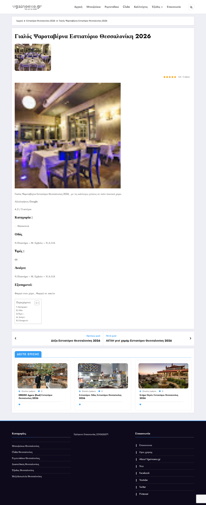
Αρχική (78, 7)
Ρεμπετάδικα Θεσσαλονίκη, (26, 458)
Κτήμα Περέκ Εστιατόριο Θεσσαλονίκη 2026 (159, 397)
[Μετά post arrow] (190, 338)
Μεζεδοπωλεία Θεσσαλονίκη (27, 476)
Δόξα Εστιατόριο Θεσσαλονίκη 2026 (75, 341)
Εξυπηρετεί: (23, 320)
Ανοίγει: (21, 317)
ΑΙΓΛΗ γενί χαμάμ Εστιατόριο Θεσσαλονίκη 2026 (139, 341)
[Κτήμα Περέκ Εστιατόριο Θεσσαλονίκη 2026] (163, 375)
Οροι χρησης (145, 452)
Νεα (141, 466)
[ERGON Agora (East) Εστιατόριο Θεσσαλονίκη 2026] (42, 375)
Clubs (126, 7)
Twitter (142, 487)
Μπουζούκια (93, 7)
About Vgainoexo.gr (149, 459)
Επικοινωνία (174, 7)
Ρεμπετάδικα (112, 7)
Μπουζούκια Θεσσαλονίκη (25, 446)
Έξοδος (156, 7)
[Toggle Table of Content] (35, 303)
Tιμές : (21, 313)
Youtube (143, 480)
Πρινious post (93, 335)
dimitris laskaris (28, 391)
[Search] (191, 7)
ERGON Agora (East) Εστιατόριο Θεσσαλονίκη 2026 (35, 397)
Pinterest (143, 494)
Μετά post (111, 335)
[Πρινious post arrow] (16, 338)
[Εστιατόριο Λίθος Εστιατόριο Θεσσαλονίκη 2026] (103, 375)
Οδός (20, 310)
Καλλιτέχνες (141, 7)
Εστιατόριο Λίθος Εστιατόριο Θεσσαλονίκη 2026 (100, 397)
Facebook (144, 473)
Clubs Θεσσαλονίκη (22, 452)
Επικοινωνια (145, 445)
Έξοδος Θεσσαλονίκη (23, 470)
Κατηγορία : (23, 307)
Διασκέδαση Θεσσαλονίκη (25, 464)
